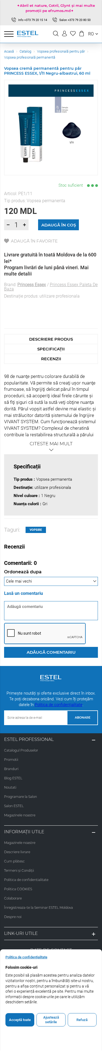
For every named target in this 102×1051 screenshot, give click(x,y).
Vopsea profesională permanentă (29, 57)
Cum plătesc (14, 861)
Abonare (82, 717)
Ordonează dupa (23, 572)
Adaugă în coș (58, 225)
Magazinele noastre (19, 815)
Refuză (82, 1020)
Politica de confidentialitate (26, 880)
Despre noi (12, 917)
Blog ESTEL (13, 778)
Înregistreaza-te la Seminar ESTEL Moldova (38, 907)
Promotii (11, 760)
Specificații (51, 349)
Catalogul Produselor (21, 750)
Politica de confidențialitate (58, 704)
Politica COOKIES (18, 889)
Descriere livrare (17, 852)
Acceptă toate (20, 1020)
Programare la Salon (20, 797)
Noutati (10, 787)
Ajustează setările (51, 1019)
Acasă (9, 51)
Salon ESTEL (14, 806)
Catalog (25, 51)
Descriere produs (51, 339)
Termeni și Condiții (19, 870)
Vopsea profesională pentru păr (61, 51)
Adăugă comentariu (51, 652)
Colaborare (13, 898)
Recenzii (51, 358)
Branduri (11, 769)
